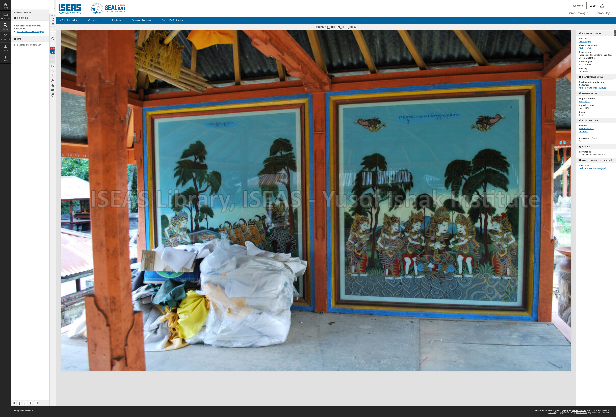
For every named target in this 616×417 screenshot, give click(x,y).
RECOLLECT (552, 413)
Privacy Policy (19, 411)
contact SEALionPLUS (579, 411)
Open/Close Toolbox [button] (55, 6)
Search (5, 29)
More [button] (6, 61)
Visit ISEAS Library (172, 20)
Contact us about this (53, 90)
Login (6, 50)
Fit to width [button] (53, 29)
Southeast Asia (586, 128)
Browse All (5, 18)
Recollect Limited (581, 413)
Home (6, 8)
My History (5, 40)
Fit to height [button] (53, 33)
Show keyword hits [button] (53, 70)
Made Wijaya (585, 41)
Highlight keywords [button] (53, 75)
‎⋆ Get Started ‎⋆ (68, 20)
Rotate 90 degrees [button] (53, 38)
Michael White (585, 48)
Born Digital (584, 101)
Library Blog (603, 13)
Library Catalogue (578, 13)
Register (116, 20)
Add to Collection (53, 85)
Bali (580, 134)
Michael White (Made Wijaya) (30, 31)
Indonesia (583, 71)
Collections (94, 20)
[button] (52, 52)
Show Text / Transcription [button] (53, 66)
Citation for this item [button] (53, 95)
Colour (582, 114)
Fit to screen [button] (53, 24)
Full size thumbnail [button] (53, 19)
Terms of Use (29, 411)
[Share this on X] (14, 401)
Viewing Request (142, 20)
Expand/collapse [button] (615, 33)
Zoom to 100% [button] (53, 43)
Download (53, 80)
